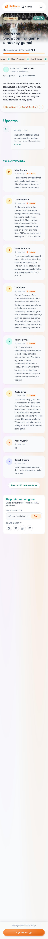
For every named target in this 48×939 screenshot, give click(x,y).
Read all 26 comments (24, 485)
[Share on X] (16, 528)
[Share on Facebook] (9, 528)
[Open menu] (41, 7)
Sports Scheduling (28, 107)
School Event (10, 107)
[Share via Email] (30, 528)
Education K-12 (11, 18)
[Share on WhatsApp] (23, 528)
